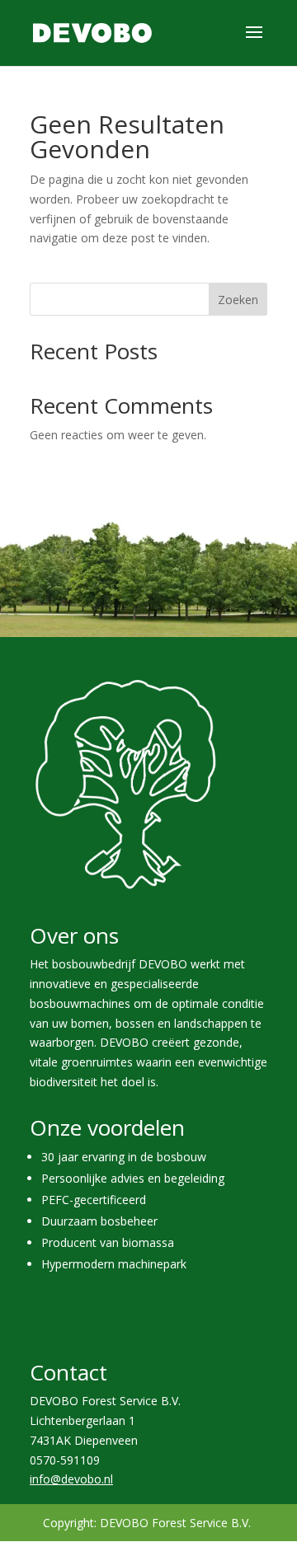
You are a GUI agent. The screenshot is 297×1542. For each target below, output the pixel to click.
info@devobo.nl (71, 1479)
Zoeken (238, 299)
